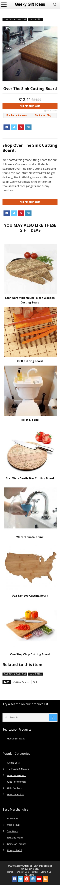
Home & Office (35, 19)
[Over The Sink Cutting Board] (30, 53)
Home (10, 871)
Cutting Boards (21, 682)
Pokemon (12, 818)
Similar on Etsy (43, 115)
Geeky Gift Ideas (16, 738)
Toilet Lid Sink (30, 420)
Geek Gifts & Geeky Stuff (15, 19)
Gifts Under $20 (15, 794)
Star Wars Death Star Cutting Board (30, 478)
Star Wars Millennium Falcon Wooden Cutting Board (30, 300)
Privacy (34, 871)
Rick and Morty (15, 837)
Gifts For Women (16, 781)
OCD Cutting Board (30, 361)
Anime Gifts (13, 762)
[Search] (55, 4)
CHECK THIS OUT (38, 106)
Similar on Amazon (16, 115)
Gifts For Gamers (16, 775)
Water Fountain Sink (30, 537)
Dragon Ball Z (14, 850)
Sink (35, 682)
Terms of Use (22, 871)
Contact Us (45, 871)
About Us (29, 874)
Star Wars (12, 831)
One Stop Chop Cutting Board (30, 654)
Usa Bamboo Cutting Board (30, 595)
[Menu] (4, 4)
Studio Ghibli (13, 824)
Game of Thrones (16, 844)
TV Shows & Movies (18, 769)
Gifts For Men (14, 788)
